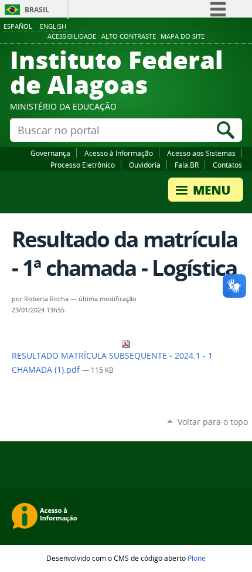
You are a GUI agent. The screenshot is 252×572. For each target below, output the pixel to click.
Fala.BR (187, 164)
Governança (50, 153)
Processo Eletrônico (82, 164)
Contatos (227, 164)
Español (18, 26)
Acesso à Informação (118, 153)
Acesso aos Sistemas (201, 153)
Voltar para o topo (213, 421)
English (53, 26)
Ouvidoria (145, 164)
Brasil (37, 10)
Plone (197, 558)
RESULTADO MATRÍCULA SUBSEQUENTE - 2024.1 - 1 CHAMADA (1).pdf (112, 363)
